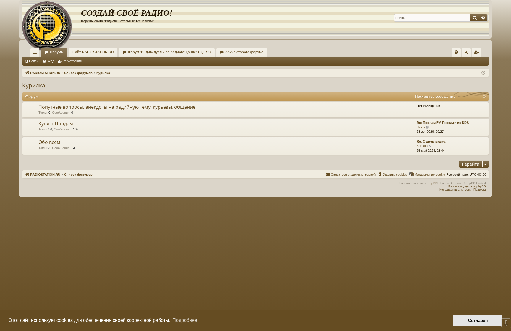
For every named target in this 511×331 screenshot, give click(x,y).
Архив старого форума (244, 52)
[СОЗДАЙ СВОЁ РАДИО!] (51, 18)
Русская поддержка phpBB (467, 186)
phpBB (432, 183)
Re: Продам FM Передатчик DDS (443, 122)
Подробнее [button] (184, 320)
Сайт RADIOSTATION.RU (93, 52)
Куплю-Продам (55, 123)
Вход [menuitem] (468, 53)
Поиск (33, 61)
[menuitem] (456, 52)
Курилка (33, 85)
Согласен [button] (478, 320)
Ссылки (36, 53)
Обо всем (49, 142)
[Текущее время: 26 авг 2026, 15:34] (483, 73)
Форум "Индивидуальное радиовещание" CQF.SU (169, 52)
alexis (421, 127)
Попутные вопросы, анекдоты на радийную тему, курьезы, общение (116, 107)
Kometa (422, 146)
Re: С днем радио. (431, 141)
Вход (50, 61)
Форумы (57, 52)
